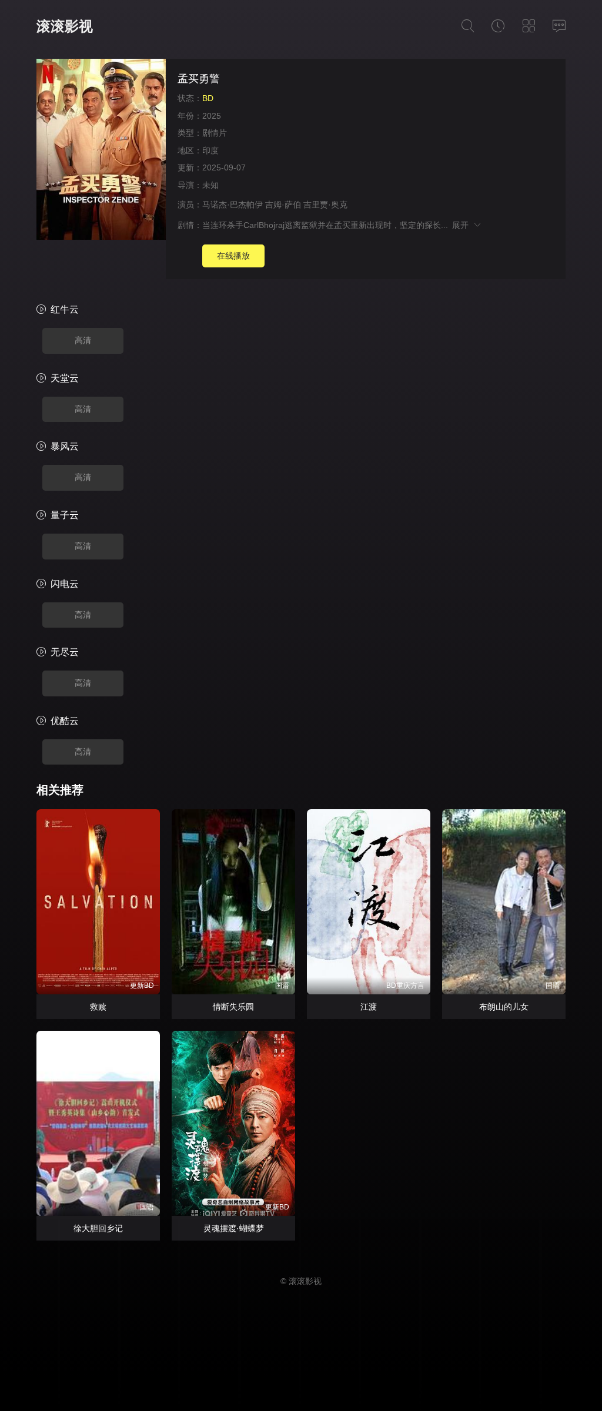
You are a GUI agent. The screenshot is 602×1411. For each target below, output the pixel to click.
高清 (83, 340)
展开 (462, 225)
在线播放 (233, 255)
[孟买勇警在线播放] (101, 151)
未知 (210, 185)
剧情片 (214, 133)
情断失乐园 (233, 1006)
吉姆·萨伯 (283, 204)
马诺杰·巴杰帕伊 (232, 204)
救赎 (98, 1006)
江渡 (368, 1006)
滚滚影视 (64, 26)
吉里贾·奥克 (325, 204)
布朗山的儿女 (504, 1006)
